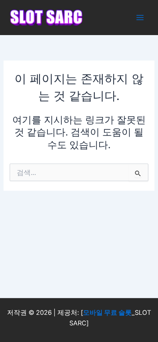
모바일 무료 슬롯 (107, 313)
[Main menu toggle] (140, 17)
